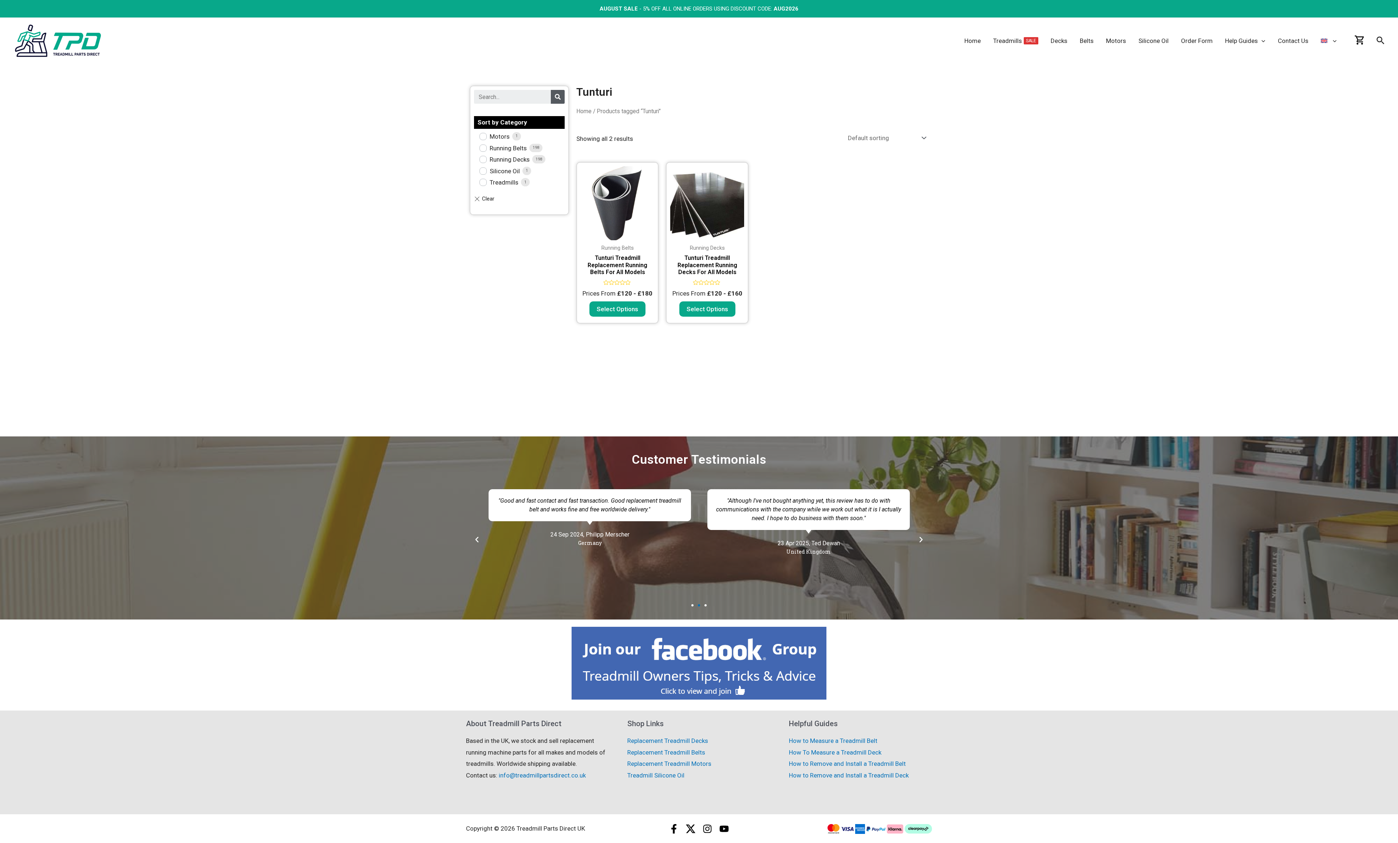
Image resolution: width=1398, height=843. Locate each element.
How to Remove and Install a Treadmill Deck (849, 775)
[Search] (558, 97)
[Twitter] (690, 829)
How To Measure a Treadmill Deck (835, 752)
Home (584, 111)
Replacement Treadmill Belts (666, 752)
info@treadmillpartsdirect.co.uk (542, 775)
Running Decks (510, 159)
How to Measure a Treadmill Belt (833, 740)
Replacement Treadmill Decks (667, 740)
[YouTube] (724, 829)
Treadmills (504, 182)
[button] (692, 605)
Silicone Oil (505, 171)
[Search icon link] (1381, 42)
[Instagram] (707, 829)
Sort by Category (502, 122)
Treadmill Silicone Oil (655, 775)
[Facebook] (674, 829)
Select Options (617, 309)
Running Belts (508, 148)
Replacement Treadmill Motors (669, 763)
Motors (500, 136)
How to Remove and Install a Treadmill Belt (847, 763)
